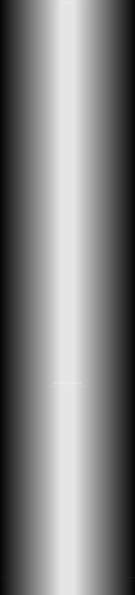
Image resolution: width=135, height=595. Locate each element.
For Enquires (67, 390)
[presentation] (1, 577)
